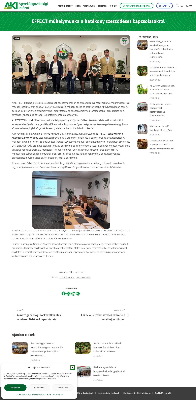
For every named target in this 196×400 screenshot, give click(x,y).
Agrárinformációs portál (138, 5)
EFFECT (63, 277)
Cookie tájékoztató (23, 394)
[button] (72, 367)
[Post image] (20, 348)
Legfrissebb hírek (147, 37)
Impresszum (58, 394)
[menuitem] (65, 5)
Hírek (17, 38)
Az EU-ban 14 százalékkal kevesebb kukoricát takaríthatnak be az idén (162, 90)
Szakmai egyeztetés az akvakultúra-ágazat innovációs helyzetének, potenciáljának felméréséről (47, 349)
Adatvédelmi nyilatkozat (41, 394)
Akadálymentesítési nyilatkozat (137, 393)
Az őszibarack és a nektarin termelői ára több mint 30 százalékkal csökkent (107, 347)
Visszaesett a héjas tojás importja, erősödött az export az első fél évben (162, 144)
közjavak (71, 277)
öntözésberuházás (83, 277)
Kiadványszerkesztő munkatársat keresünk (161, 128)
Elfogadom (15, 387)
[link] (182, 5)
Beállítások (63, 387)
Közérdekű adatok (85, 393)
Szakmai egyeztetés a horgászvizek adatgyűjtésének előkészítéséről (109, 371)
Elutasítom (39, 387)
